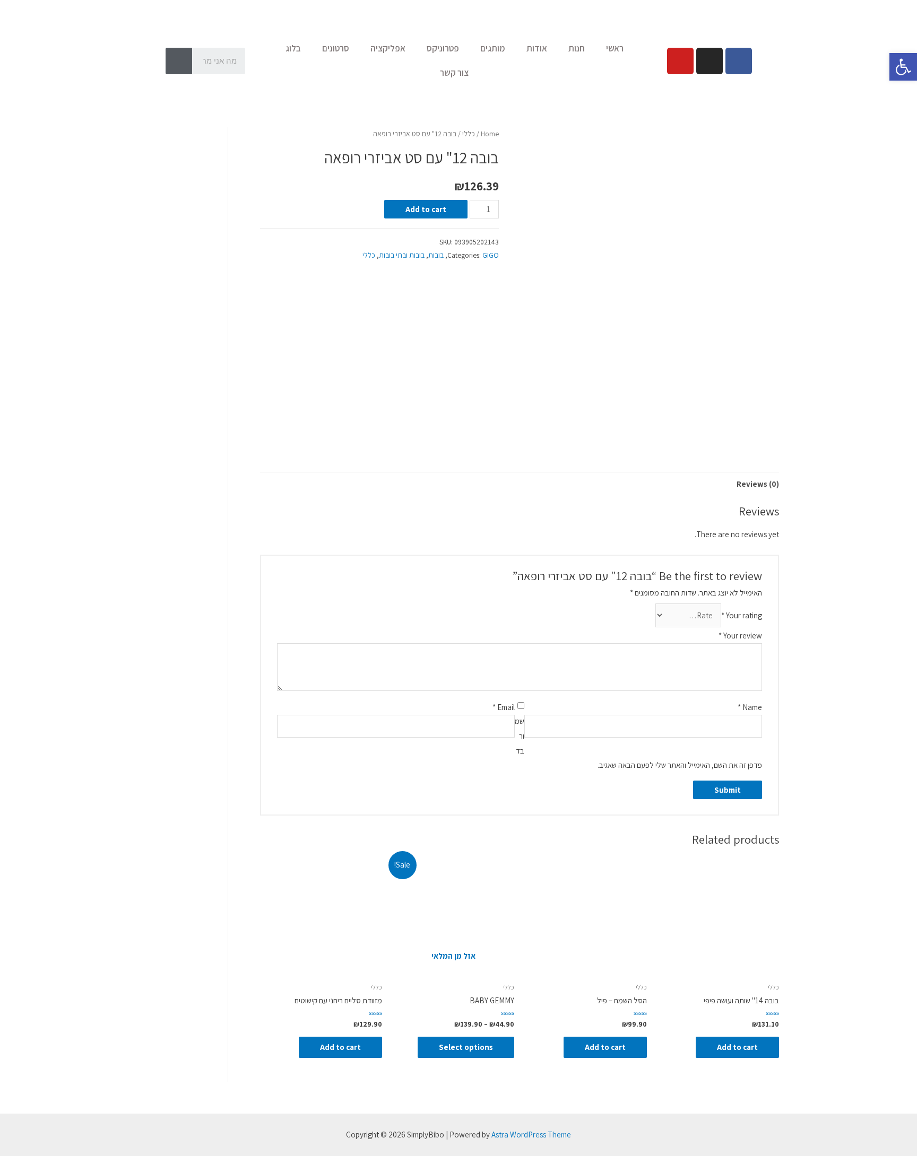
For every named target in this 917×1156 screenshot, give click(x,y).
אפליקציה (387, 48)
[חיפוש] (179, 61)
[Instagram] (709, 61)
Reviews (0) (758, 484)
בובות (436, 255)
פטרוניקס (443, 48)
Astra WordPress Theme (531, 1134)
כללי (468, 133)
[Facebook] (738, 61)
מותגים (492, 48)
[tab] (758, 483)
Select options (466, 1047)
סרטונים (335, 48)
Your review (740, 635)
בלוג (293, 48)
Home (490, 133)
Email (503, 707)
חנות (576, 48)
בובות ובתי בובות (402, 255)
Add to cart (425, 209)
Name (750, 707)
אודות (536, 48)
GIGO (490, 255)
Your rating (741, 615)
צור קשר (454, 72)
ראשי (615, 48)
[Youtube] (680, 61)
